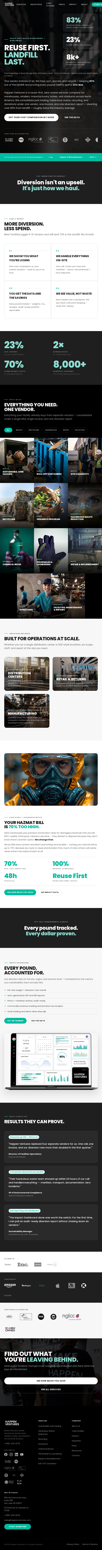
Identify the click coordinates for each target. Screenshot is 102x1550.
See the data (72, 117)
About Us (76, 1426)
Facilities (80, 430)
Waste (19, 430)
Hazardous (51, 430)
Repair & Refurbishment (49, 1458)
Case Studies (50, 4)
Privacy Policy (73, 1544)
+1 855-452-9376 (12, 1443)
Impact (73, 4)
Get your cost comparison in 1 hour (31, 117)
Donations (43, 1444)
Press (62, 4)
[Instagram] (11, 1454)
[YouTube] (21, 1454)
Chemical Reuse (46, 1449)
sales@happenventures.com (17, 1520)
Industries (36, 4)
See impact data (50, 892)
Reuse (66, 430)
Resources (76, 1450)
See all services (51, 1389)
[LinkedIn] (16, 1454)
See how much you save (20, 892)
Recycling (34, 430)
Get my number (15, 1020)
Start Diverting (18, 1526)
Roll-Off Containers (47, 1463)
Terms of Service (90, 1544)
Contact (76, 1455)
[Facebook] (5, 1454)
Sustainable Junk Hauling (49, 1426)
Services (21, 4)
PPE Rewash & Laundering (50, 1453)
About (84, 4)
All (8, 430)
